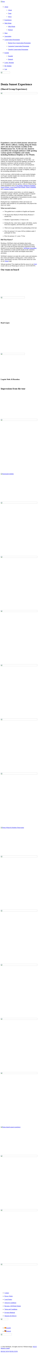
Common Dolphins (8, 189)
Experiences (8, 20)
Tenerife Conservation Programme (18, 49)
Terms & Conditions (10, 1302)
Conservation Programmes (12, 39)
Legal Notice (8, 1299)
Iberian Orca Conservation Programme (19, 43)
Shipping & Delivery (10, 1316)
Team (9, 13)
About (6, 7)
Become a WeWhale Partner (12, 1306)
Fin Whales (19, 185)
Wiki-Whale (7, 23)
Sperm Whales (5, 187)
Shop (5, 33)
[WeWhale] (19, 2)
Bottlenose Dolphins (29, 185)
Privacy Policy (8, 1296)
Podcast (10, 30)
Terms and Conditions (10, 1309)
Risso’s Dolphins (31, 187)
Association (7, 36)
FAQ (35, 264)
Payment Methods (9, 1312)
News (10, 16)
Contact (6, 1293)
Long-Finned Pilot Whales (17, 187)
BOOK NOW (5, 1351)
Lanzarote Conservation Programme (18, 46)
